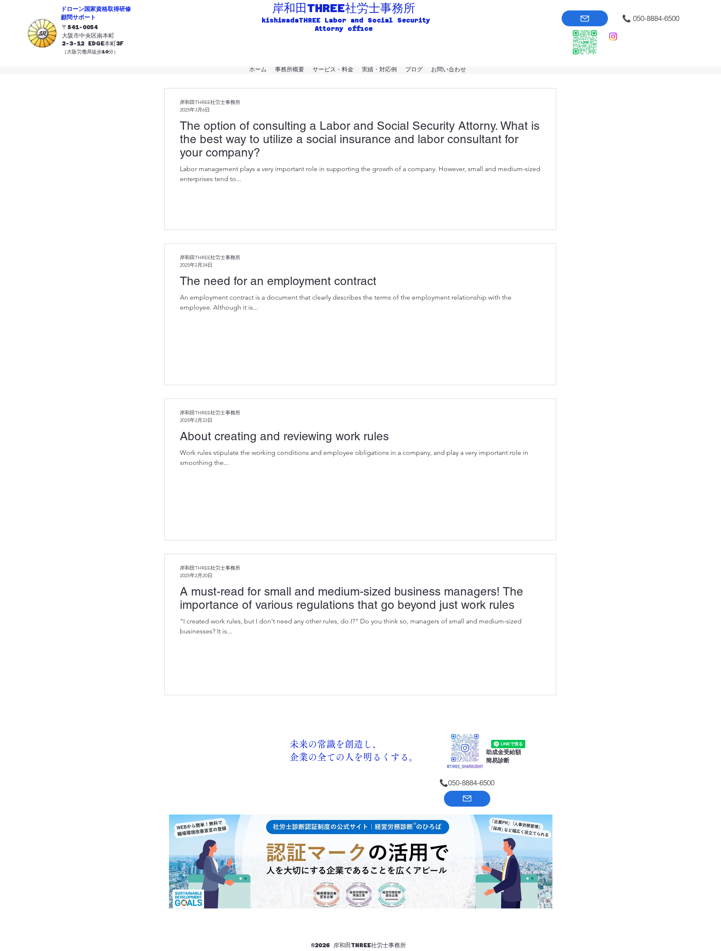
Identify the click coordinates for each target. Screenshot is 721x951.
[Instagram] (613, 36)
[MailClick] (585, 18)
